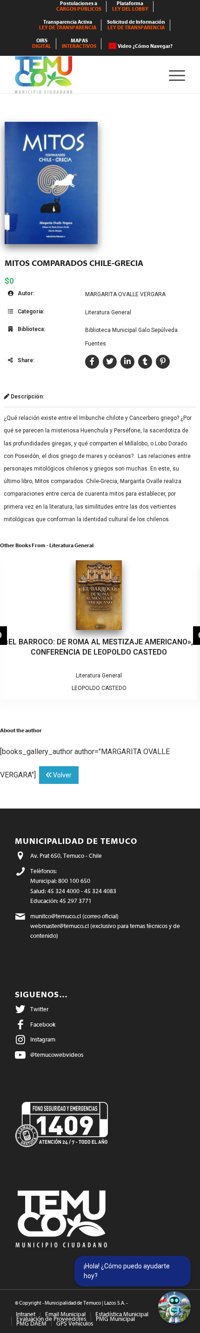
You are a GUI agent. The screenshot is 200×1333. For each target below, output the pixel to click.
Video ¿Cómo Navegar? (145, 46)
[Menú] (172, 74)
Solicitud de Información (136, 25)
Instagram (42, 1039)
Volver (62, 775)
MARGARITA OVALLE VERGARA (125, 294)
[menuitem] (79, 6)
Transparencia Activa (67, 25)
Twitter (39, 1009)
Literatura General (108, 312)
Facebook (42, 1024)
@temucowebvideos (56, 1054)
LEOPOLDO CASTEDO (99, 688)
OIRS (41, 43)
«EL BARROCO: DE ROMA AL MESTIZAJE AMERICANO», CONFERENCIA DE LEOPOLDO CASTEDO (99, 647)
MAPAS (79, 43)
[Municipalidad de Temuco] (83, 74)
